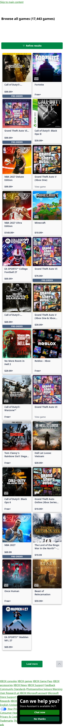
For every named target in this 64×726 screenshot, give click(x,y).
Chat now (39, 712)
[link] (16, 75)
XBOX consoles (8, 681)
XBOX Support (36, 685)
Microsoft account (37, 693)
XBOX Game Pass (42, 681)
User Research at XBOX (13, 693)
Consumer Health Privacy (14, 712)
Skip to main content (11, 2)
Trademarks (6, 720)
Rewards (5, 700)
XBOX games (25, 681)
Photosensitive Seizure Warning (44, 689)
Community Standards (13, 689)
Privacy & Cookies (10, 716)
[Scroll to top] (59, 664)
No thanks (40, 718)
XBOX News (20, 685)
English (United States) (13, 704)
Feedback (49, 685)
